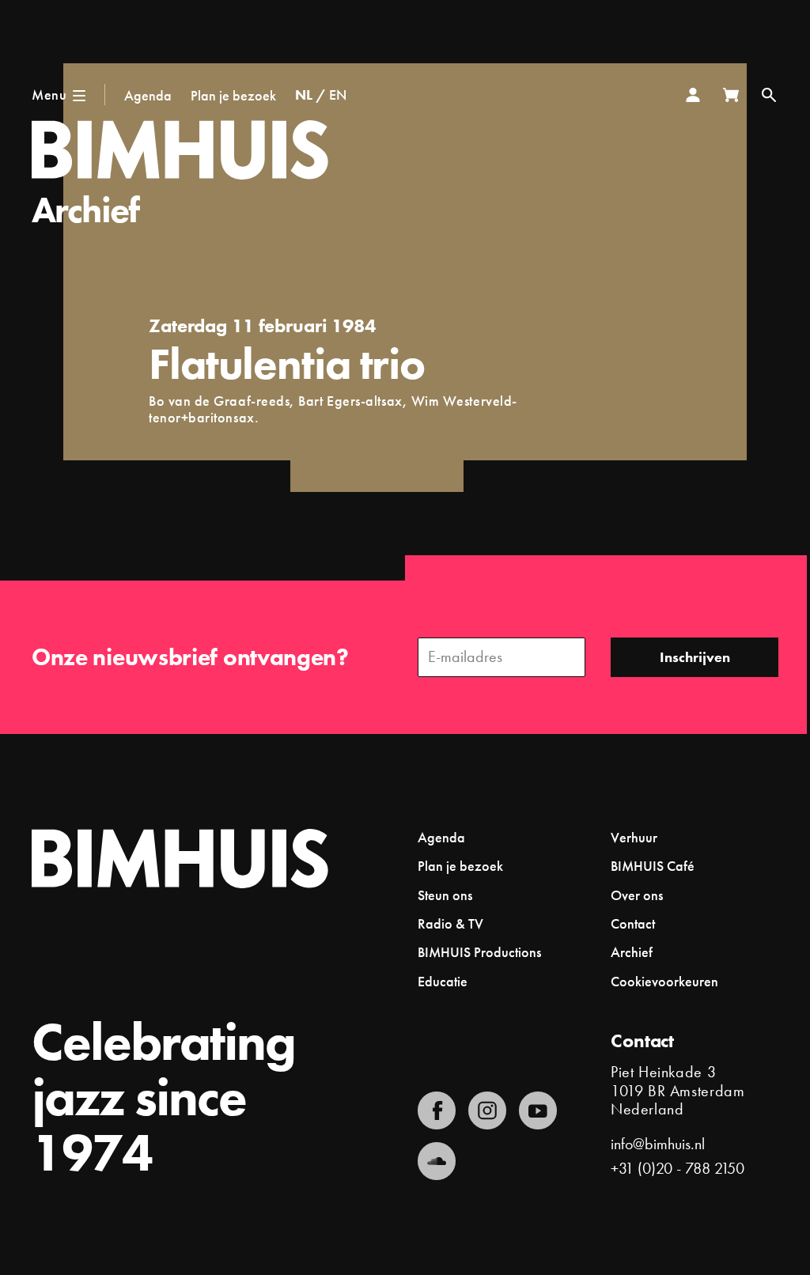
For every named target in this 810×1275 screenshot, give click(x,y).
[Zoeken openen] (768, 94)
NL (303, 94)
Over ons (637, 895)
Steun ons (445, 895)
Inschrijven (695, 657)
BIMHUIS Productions (479, 952)
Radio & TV (450, 923)
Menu (49, 94)
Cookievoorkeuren (664, 981)
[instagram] (487, 1110)
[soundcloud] (437, 1161)
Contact (633, 923)
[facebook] (437, 1110)
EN (337, 94)
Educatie (442, 981)
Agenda (148, 95)
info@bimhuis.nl (658, 1143)
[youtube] (538, 1110)
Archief (85, 210)
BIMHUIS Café (653, 866)
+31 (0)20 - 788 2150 (677, 1168)
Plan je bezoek (233, 95)
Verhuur (634, 837)
